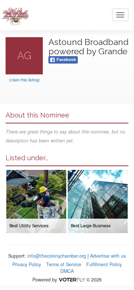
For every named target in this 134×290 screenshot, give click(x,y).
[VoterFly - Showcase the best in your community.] (71, 279)
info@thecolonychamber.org (57, 255)
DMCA (67, 271)
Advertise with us (108, 255)
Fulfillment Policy (104, 264)
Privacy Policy (26, 264)
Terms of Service (63, 264)
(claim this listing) (24, 80)
